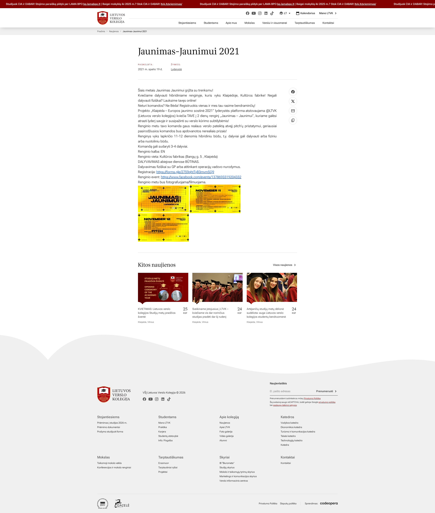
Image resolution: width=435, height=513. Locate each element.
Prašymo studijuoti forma (110, 431)
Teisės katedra (288, 436)
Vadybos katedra (289, 422)
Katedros (287, 417)
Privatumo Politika (312, 398)
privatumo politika (327, 402)
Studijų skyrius (227, 467)
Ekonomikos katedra (291, 427)
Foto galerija (226, 431)
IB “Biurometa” (227, 463)
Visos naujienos (282, 265)
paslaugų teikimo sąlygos (285, 405)
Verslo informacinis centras (234, 480)
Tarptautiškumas (305, 22)
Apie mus (231, 22)
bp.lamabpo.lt (86, 4)
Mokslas (250, 22)
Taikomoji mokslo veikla (109, 463)
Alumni (223, 440)
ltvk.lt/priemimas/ (166, 4)
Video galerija (227, 436)
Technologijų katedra (291, 440)
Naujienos (114, 31)
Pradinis (101, 31)
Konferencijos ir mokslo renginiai (114, 467)
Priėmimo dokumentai (108, 427)
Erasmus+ (163, 463)
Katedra (285, 444)
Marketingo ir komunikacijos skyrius (238, 476)
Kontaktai (328, 22)
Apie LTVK (225, 427)
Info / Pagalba (165, 440)
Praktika (162, 427)
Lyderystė (176, 69)
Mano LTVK (326, 13)
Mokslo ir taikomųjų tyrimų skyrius (237, 472)
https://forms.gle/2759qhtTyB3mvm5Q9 (185, 172)
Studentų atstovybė (168, 436)
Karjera (162, 431)
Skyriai (225, 457)
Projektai (162, 472)
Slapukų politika (288, 503)
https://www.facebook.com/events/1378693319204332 (201, 177)
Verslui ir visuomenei (274, 22)
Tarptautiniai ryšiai (167, 467)
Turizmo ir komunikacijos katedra (298, 431)
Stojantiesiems (187, 22)
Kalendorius (307, 13)
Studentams (211, 22)
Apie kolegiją (229, 417)
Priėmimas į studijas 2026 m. (112, 422)
